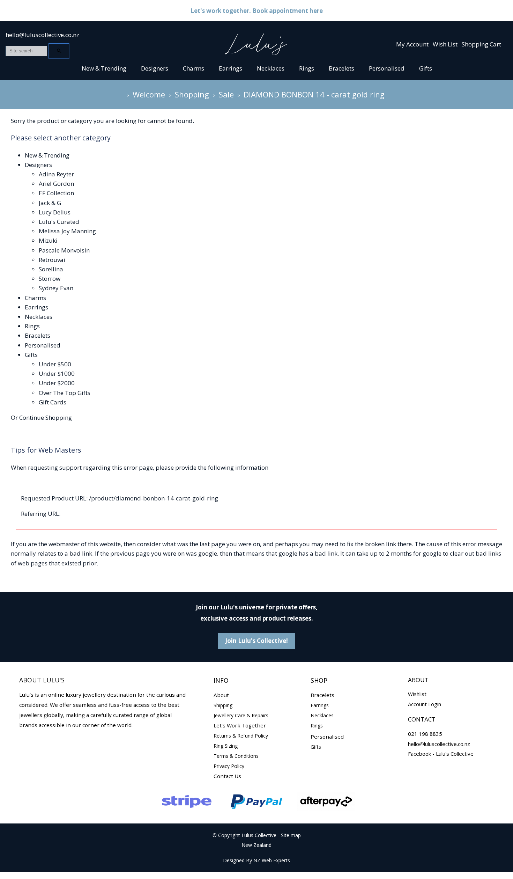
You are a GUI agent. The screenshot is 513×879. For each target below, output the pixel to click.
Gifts (425, 68)
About (221, 694)
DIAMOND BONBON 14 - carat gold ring (314, 94)
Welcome (149, 94)
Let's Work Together (240, 725)
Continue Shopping (45, 417)
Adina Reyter (56, 174)
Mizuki (48, 240)
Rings (306, 68)
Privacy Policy (229, 766)
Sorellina (51, 269)
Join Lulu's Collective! (256, 641)
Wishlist (417, 693)
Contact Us (227, 775)
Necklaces (270, 68)
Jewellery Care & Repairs (241, 715)
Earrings (230, 68)
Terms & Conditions (236, 756)
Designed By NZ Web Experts (256, 860)
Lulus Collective (258, 835)
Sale (226, 94)
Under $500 (55, 364)
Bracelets (341, 68)
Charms (193, 68)
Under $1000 (57, 373)
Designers (154, 68)
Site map (291, 835)
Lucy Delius (54, 212)
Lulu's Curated (59, 222)
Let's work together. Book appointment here (257, 11)
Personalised (386, 68)
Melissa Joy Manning (67, 231)
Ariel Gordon (56, 184)
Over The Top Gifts (64, 393)
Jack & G (50, 203)
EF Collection (56, 193)
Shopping (192, 94)
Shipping (223, 705)
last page (212, 544)
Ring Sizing (226, 745)
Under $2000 (57, 383)
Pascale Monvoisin (64, 250)
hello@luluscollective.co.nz (42, 35)
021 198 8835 (425, 733)
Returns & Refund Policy (241, 735)
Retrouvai (52, 260)
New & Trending (104, 68)
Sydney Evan (56, 288)
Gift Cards (52, 402)
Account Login (424, 704)
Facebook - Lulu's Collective (441, 753)
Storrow (49, 278)
